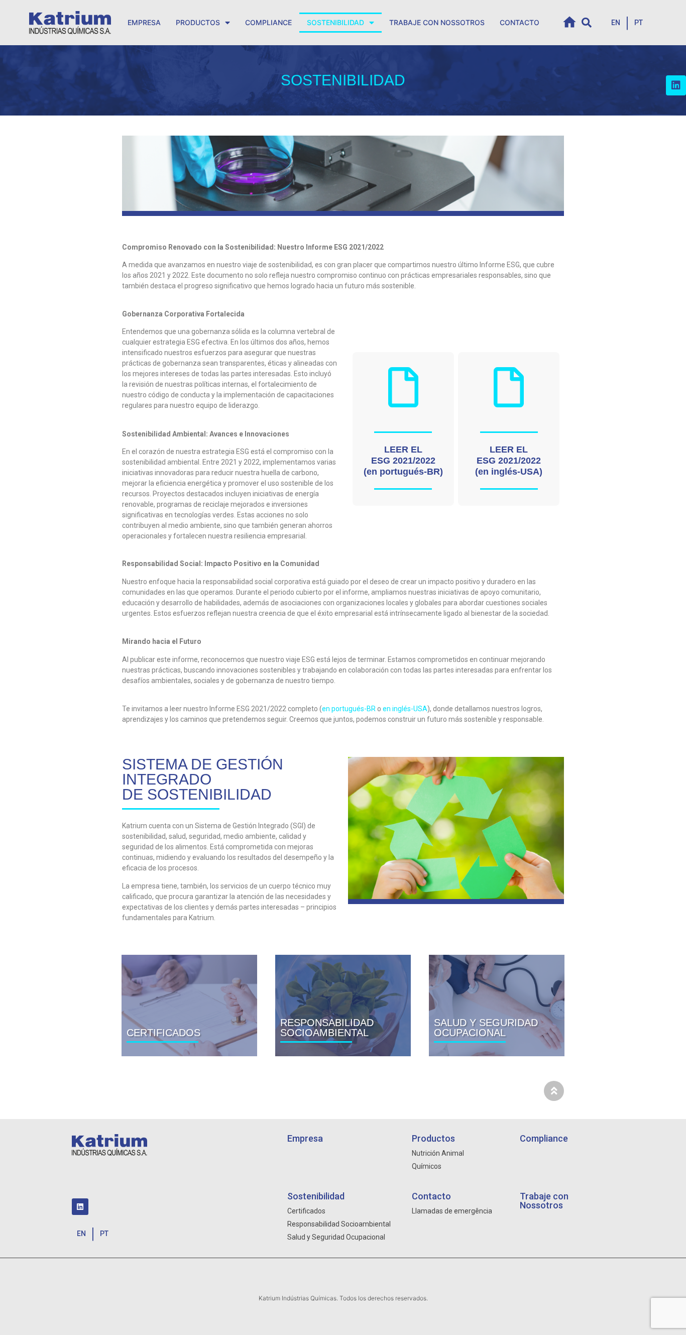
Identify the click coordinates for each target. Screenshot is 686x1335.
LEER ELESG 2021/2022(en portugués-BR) (403, 460)
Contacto (519, 22)
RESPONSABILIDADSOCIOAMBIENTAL (327, 1027)
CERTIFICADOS (163, 1032)
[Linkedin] (676, 85)
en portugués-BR (349, 709)
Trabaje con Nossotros (437, 22)
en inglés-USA (405, 709)
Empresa (144, 22)
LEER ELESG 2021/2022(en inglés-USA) (508, 460)
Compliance (268, 22)
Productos (198, 22)
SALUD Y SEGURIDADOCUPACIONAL (486, 1027)
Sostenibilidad (335, 22)
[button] (615, 22)
